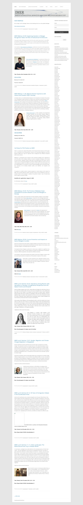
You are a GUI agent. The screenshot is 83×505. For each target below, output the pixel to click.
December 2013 (57, 147)
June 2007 (56, 206)
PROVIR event (56, 254)
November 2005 (57, 224)
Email (55, 27)
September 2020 (57, 68)
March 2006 (56, 219)
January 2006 (56, 221)
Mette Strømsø (29, 198)
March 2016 (56, 115)
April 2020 (56, 72)
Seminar (32, 140)
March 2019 (56, 86)
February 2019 (56, 87)
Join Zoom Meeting (18, 132)
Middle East (25, 276)
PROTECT (35, 62)
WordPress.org (56, 272)
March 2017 (56, 103)
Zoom (20, 229)
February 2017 (56, 105)
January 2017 (56, 106)
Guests (56, 6)
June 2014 (56, 138)
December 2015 (57, 119)
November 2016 (57, 109)
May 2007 (56, 208)
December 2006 (57, 215)
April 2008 (56, 197)
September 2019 (57, 79)
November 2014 (57, 134)
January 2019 (56, 88)
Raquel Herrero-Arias (30, 112)
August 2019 (56, 80)
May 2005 (56, 228)
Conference (56, 240)
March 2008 (56, 198)
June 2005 (56, 227)
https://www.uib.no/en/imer (19, 26)
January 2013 (56, 152)
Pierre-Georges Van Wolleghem (26, 47)
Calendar (41, 6)
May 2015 (56, 128)
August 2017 (56, 100)
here (26, 181)
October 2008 (56, 194)
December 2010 (57, 179)
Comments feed (57, 270)
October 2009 (56, 186)
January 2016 (56, 118)
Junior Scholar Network (32, 6)
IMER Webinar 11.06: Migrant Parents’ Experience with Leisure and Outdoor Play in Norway (30, 94)
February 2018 (56, 95)
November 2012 (57, 155)
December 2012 (57, 153)
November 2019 (57, 76)
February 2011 (56, 176)
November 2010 (57, 181)
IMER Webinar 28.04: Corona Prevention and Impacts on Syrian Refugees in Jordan (30, 240)
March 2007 (56, 210)
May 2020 (56, 71)
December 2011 (57, 167)
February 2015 (56, 132)
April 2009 (56, 189)
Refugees (36, 85)
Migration (24, 85)
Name (55, 23)
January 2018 (56, 96)
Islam (55, 244)
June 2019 (56, 81)
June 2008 (56, 196)
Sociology (31, 232)
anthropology (56, 235)
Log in (55, 267)
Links (46, 6)
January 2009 (56, 191)
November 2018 (57, 90)
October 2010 (56, 182)
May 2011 (56, 172)
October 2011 (56, 168)
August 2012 (56, 159)
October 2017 (56, 98)
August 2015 (56, 125)
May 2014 (56, 140)
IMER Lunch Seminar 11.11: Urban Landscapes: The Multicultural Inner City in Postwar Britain (29, 445)
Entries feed (56, 269)
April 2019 (56, 84)
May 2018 (56, 92)
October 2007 (56, 202)
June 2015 (56, 126)
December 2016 (57, 107)
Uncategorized (25, 28)
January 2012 (56, 166)
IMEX (38, 210)
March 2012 (56, 163)
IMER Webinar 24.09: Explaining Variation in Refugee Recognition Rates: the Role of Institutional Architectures (30, 36)
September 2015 (57, 124)
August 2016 (56, 111)
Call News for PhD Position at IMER (24, 148)
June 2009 (56, 187)
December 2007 (57, 201)
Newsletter (33, 85)
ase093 (36, 28)
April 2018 (56, 94)
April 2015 (56, 129)
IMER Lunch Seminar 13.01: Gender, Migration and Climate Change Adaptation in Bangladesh (31, 341)
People (51, 6)
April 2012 (56, 162)
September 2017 (57, 99)
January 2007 (56, 213)
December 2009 (57, 183)
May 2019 (56, 83)
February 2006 (56, 220)
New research (28, 85)
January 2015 (56, 133)
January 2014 (56, 145)
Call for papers (56, 236)
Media (55, 247)
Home (15, 6)
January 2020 (56, 75)
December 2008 (57, 193)
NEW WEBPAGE (18, 21)
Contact (61, 6)
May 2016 (56, 113)
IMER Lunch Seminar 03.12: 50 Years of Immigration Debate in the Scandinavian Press (31, 393)
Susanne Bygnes (17, 202)
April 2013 (56, 149)
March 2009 (56, 190)
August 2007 (56, 205)
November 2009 (57, 185)
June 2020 (56, 69)
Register (55, 266)
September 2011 (57, 170)
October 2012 (56, 156)
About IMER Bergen (22, 6)
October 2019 (56, 77)
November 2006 (57, 216)
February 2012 (56, 164)
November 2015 (57, 121)
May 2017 (56, 102)
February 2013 (56, 151)
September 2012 (57, 157)
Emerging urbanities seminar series (60, 242)
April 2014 (56, 141)
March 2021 (56, 67)
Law (55, 246)
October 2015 (56, 122)
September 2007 (57, 204)
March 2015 (56, 130)
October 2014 (56, 136)
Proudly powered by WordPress (19, 500)
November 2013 (57, 148)
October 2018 (56, 91)
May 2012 (56, 160)
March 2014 (56, 143)
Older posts (17, 496)
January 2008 (56, 200)
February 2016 (56, 117)
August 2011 (56, 171)
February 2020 (56, 73)
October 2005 (56, 225)
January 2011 (56, 178)
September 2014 (57, 137)
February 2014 (56, 144)
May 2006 (56, 217)
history (55, 243)
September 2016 (57, 110)
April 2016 (56, 114)
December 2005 (57, 223)
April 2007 (56, 209)
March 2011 (56, 175)
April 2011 (56, 174)
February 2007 (56, 212)
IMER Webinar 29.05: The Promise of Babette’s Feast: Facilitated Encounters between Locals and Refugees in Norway (30, 192)
